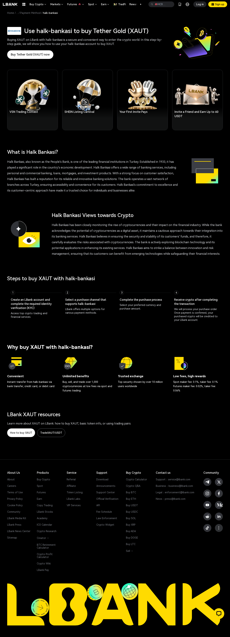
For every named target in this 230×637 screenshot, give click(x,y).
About (11, 479)
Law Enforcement (106, 518)
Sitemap (12, 537)
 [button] (170, 4)
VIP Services (74, 505)
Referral (71, 479)
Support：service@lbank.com (173, 479)
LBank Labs (73, 498)
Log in (200, 4)
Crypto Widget (105, 524)
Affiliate (71, 485)
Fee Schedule (104, 511)
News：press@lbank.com (170, 498)
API (98, 505)
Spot (92, 4)
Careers (11, 485)
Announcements (105, 485)
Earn (105, 4)
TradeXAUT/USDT (51, 432)
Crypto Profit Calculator (45, 555)
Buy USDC (132, 511)
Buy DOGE (132, 537)
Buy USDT (132, 505)
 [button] (152, 4)
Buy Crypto (38, 4)
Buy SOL (131, 518)
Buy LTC (130, 544)
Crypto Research (46, 531)
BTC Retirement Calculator (46, 546)
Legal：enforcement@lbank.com (175, 492)
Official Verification (107, 498)
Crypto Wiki (44, 563)
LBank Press (14, 524)
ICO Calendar (44, 524)
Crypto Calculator (136, 479)
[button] (139, 4)
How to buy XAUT (21, 432)
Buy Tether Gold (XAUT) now (30, 54)
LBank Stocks (45, 511)
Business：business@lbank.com (174, 485)
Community (13, 511)
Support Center (105, 492)
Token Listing (75, 492)
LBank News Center (18, 531)
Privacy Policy (15, 498)
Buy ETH (131, 498)
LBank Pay (43, 570)
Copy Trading (45, 505)
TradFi (122, 4)
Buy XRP (130, 524)
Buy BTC (131, 492)
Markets (57, 4)
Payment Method (30, 12)
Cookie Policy (15, 505)
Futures (75, 4)
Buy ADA (131, 531)
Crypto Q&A (133, 485)
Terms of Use (15, 492)
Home (10, 12)
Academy (42, 518)
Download (102, 479)
